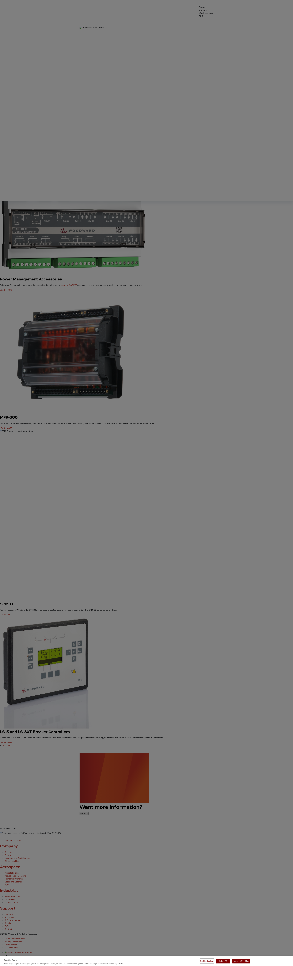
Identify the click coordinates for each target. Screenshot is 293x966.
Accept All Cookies (241, 961)
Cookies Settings (207, 961)
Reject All (223, 961)
